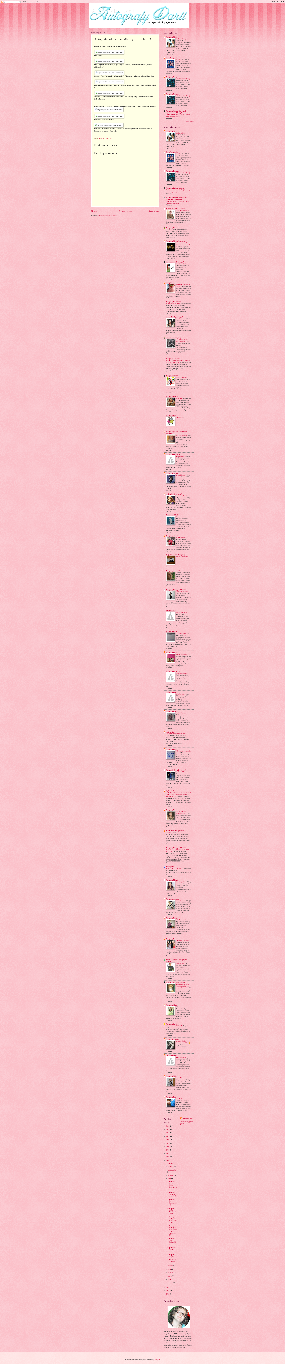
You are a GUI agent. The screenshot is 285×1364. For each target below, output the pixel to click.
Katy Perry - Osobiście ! (183, 941)
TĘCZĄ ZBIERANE (172, 515)
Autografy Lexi (171, 1097)
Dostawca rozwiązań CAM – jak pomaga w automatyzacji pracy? (178, 115)
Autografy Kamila (172, 396)
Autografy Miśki (171, 1076)
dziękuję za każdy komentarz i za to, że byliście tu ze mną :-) (178, 361)
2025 (168, 1129)
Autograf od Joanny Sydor (171, 1249)
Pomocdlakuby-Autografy (174, 317)
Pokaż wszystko (190, 121)
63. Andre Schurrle (181, 772)
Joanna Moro (180, 1078)
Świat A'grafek (171, 610)
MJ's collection (171, 791)
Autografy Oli (170, 228)
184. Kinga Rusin (181, 882)
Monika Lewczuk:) (181, 517)
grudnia (170, 1163)
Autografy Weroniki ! (173, 1039)
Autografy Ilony (171, 749)
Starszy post (154, 211)
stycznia (170, 1283)
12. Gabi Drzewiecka (182, 633)
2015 (168, 1287)
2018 (168, 1153)
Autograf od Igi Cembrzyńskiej (172, 1202)
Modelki (178, 60)
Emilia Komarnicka (182, 654)
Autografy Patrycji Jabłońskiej (176, 590)
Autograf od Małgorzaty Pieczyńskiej (172, 1194)
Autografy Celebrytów (173, 302)
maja (169, 1269)
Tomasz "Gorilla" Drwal (173, 304)
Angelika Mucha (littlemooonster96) (182, 1042)
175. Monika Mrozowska (183, 751)
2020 (168, 1146)
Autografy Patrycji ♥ (173, 671)
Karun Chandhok (181, 1057)
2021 (168, 1143)
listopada (171, 1166)
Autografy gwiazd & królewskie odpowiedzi (176, 432)
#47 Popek (179, 398)
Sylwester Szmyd (181, 963)
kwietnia (171, 1272)
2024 (168, 1133)
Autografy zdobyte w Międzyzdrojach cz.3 (172, 1219)
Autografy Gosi (171, 415)
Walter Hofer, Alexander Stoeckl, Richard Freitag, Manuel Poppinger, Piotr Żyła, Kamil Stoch (178, 794)
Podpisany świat (171, 1055)
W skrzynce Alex (171, 631)
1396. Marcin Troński (182, 211)
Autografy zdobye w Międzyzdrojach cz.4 (172, 1211)
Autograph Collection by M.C (176, 770)
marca (170, 1276)
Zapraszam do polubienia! (174, 1026)
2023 (168, 1136)
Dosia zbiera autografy (173, 338)
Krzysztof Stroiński (182, 435)
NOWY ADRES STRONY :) (174, 869)
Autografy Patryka (172, 77)
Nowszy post (97, 211)
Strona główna (125, 211)
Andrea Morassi (180, 475)
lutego (170, 1279)
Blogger (157, 1360)
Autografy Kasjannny (173, 939)
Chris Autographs (172, 58)
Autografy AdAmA (172, 899)
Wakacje (168, 832)
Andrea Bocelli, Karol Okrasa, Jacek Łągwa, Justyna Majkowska (182, 986)
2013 (168, 1294)
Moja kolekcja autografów (174, 494)
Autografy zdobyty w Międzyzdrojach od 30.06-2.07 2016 (172, 1230)
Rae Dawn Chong (181, 39)
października (172, 1170)
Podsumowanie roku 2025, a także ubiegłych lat (183, 245)
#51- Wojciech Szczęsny (183, 920)
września (171, 1175)
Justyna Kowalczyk (182, 377)
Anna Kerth (179, 1099)
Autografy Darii (112, 10)
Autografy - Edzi (171, 652)
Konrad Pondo (180, 456)
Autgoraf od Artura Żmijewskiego (171, 1241)
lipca (169, 1178)
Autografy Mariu (171, 37)
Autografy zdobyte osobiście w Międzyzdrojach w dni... (172, 1257)
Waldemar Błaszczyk (182, 673)
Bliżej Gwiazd (170, 283)
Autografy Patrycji (172, 918)
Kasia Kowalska (181, 319)
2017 (168, 1157)
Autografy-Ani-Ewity (173, 359)
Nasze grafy (170, 867)
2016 (168, 1160)
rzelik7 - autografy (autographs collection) (176, 961)
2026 (168, 1126)
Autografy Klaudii (172, 711)
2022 (168, 1140)
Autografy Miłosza (172, 376)
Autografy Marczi (172, 880)
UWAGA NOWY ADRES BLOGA (176, 734)
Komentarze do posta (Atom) (108, 216)
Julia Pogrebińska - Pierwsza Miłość (181, 813)
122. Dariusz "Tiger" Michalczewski (182, 340)
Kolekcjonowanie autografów (175, 262)
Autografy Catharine (173, 454)
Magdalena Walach (182, 496)
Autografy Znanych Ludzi (174, 571)
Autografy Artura (172, 536)
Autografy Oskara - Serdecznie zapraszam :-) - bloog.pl (176, 112)
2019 (168, 1150)
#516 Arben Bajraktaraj (183, 79)
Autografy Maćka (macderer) (176, 241)
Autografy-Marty (172, 1005)
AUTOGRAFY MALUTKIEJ (175, 209)
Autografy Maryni (172, 473)
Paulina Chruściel (181, 713)
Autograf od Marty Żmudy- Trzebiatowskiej (172, 1185)
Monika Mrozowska (182, 557)
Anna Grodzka (180, 694)
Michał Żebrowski (181, 612)
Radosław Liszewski (182, 592)
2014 (168, 1290)
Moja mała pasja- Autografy (175, 555)
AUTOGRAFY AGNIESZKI (175, 982)
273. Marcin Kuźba (182, 264)
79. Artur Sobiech (181, 538)
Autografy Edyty (171, 692)
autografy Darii (188, 1118)
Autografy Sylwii (171, 1024)
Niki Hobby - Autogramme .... (175, 831)
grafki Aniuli (170, 732)
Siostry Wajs (179, 417)
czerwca (170, 1266)
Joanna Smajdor (181, 901)
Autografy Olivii (171, 810)
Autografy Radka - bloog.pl (175, 188)
